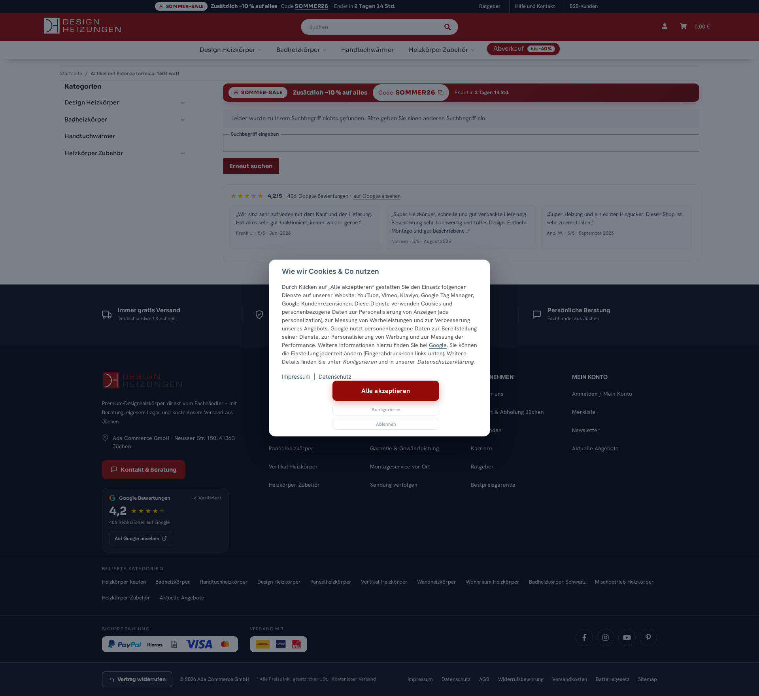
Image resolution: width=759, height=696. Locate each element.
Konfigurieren (386, 409)
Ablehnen (386, 424)
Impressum (296, 376)
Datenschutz (335, 376)
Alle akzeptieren (385, 391)
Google (438, 345)
